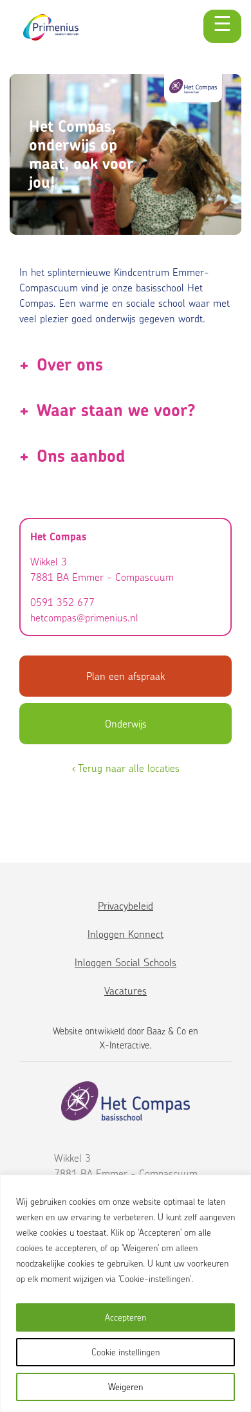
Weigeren (125, 1386)
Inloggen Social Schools (125, 962)
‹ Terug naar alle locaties (126, 768)
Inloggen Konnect (125, 934)
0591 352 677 (62, 602)
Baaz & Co (166, 1031)
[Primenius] (51, 27)
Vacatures (125, 991)
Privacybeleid (125, 906)
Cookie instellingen (125, 1352)
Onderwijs (126, 724)
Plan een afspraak (125, 676)
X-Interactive (124, 1045)
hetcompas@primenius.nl (84, 617)
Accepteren (125, 1317)
